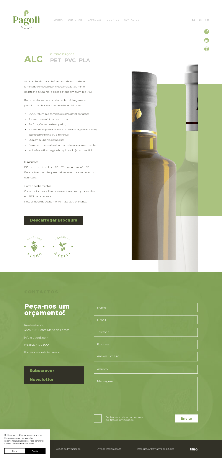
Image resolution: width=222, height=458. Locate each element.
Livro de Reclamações (108, 448)
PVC (70, 60)
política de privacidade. (120, 420)
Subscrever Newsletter (42, 375)
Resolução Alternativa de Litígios (155, 448)
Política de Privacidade (67, 448)
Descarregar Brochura (53, 220)
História (57, 20)
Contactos (131, 20)
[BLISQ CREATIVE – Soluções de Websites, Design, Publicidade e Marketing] (193, 449)
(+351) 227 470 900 (36, 344)
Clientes (113, 20)
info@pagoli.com (36, 337)
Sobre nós (75, 20)
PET (55, 60)
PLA (84, 60)
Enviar (186, 418)
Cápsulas (94, 20)
